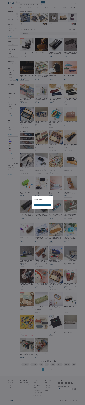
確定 (42, 205)
